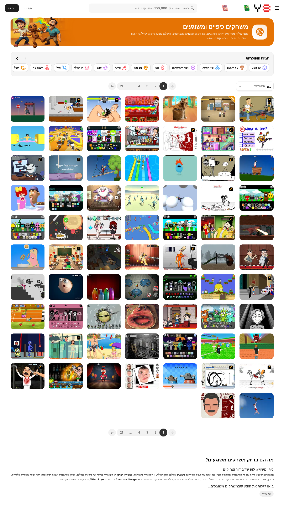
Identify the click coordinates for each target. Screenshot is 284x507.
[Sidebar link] (277, 8)
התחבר (28, 8)
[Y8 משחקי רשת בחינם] (262, 8)
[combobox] (255, 86)
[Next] (17, 58)
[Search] (192, 8)
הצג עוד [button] (268, 493)
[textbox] (254, 86)
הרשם (11, 8)
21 (121, 86)
